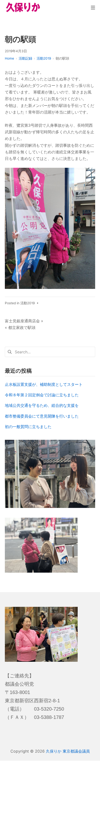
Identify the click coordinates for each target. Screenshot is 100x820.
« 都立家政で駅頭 (20, 327)
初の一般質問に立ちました (28, 426)
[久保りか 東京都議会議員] (23, 7)
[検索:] (50, 351)
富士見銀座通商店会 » (24, 320)
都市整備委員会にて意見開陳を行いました (42, 416)
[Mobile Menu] (93, 7)
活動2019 (27, 303)
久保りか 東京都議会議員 (68, 751)
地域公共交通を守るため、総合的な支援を (42, 405)
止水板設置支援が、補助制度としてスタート (44, 384)
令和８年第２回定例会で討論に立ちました (42, 394)
